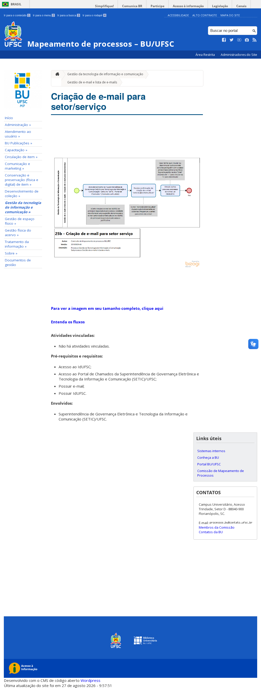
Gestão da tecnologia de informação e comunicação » (23, 207)
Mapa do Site (230, 15)
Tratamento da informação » (17, 244)
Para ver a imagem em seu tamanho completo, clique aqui (107, 308)
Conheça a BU (208, 457)
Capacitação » (16, 150)
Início (9, 118)
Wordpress (90, 680)
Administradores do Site (239, 55)
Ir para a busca (68, 15)
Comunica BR (132, 6)
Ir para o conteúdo (17, 15)
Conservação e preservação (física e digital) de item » (21, 180)
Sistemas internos (211, 451)
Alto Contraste (204, 15)
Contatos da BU (211, 532)
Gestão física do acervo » (18, 232)
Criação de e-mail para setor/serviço (98, 101)
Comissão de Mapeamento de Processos (220, 473)
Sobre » (11, 253)
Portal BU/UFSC (209, 464)
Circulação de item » (21, 157)
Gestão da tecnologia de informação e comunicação (105, 74)
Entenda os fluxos (68, 321)
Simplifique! (104, 6)
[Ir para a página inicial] (56, 74)
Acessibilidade (178, 15)
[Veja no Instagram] (247, 40)
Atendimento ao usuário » (18, 133)
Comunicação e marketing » (17, 166)
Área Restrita (205, 55)
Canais (241, 6)
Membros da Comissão (216, 527)
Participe (157, 6)
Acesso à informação (188, 6)
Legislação (220, 6)
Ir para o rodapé (94, 15)
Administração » (18, 124)
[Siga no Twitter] (232, 40)
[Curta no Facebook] (224, 40)
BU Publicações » (18, 143)
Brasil (16, 4)
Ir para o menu (43, 15)
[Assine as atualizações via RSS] (255, 40)
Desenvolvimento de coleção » (21, 193)
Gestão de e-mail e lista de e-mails (92, 82)
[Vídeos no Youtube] (239, 40)
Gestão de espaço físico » (19, 221)
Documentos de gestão (18, 262)
